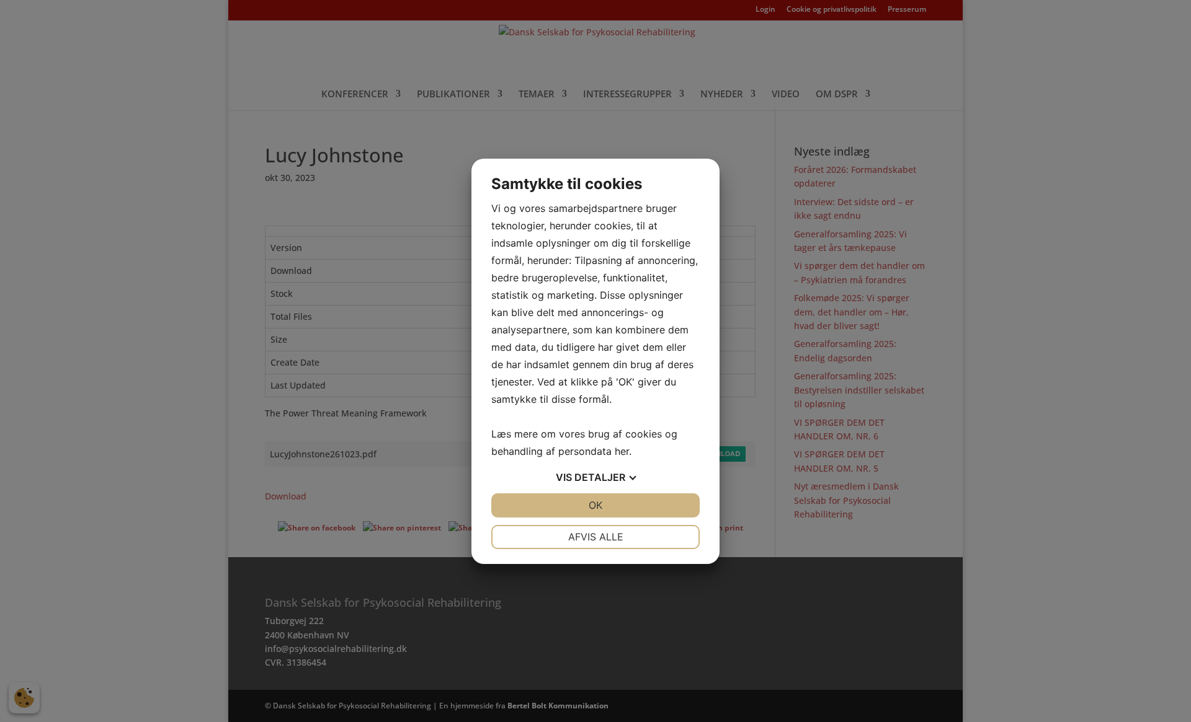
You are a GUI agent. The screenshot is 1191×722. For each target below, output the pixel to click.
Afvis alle (595, 536)
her (622, 451)
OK (595, 505)
